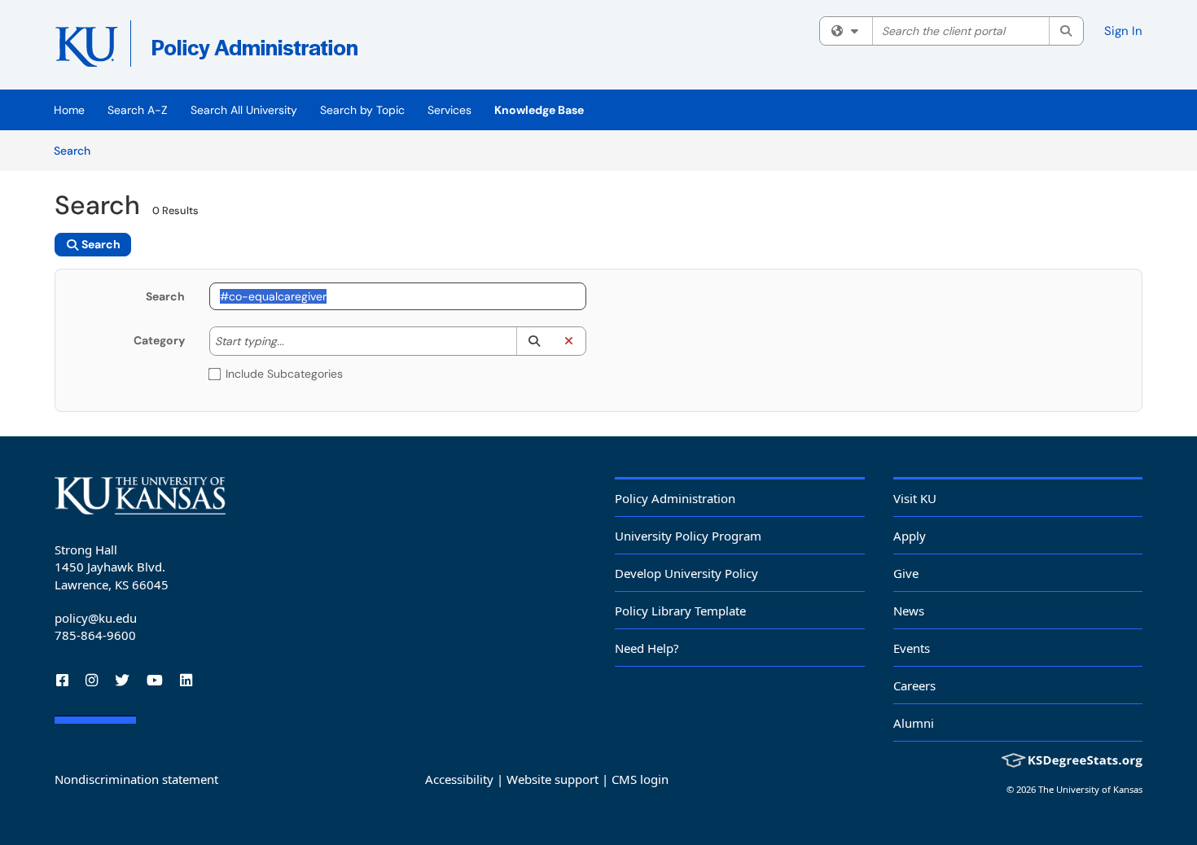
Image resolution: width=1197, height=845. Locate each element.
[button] (533, 341)
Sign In (1123, 31)
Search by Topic (362, 110)
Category (159, 340)
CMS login (640, 779)
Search (78, 150)
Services (449, 110)
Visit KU (914, 498)
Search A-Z (137, 110)
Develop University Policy (686, 573)
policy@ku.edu (96, 618)
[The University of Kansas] (140, 495)
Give (906, 573)
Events (911, 648)
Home (69, 110)
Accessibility (459, 779)
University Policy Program (688, 536)
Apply (909, 536)
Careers (914, 685)
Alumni (913, 723)
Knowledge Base (539, 110)
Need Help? (647, 648)
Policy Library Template (680, 610)
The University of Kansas (1090, 789)
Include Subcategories (284, 373)
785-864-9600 (95, 635)
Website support (552, 779)
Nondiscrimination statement (136, 779)
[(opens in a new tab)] (291, 48)
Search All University (244, 110)
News (908, 610)
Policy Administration (675, 498)
